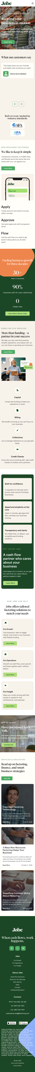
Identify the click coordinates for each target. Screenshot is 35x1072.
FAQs (17, 985)
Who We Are (17, 982)
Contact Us (8, 745)
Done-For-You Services (17, 979)
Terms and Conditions (17, 1063)
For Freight (17, 966)
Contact (17, 987)
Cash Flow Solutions (17, 977)
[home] (6, 3)
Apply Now (8, 42)
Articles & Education (17, 990)
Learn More (8, 168)
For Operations (17, 963)
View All (7, 778)
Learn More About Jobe (17, 313)
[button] (32, 3)
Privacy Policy (17, 1065)
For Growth (17, 960)
